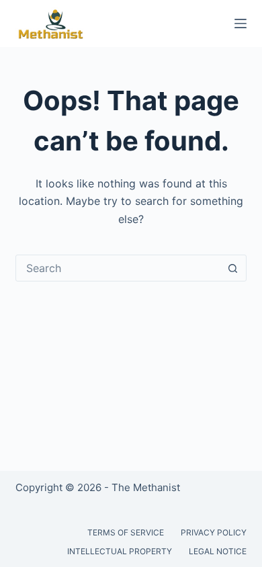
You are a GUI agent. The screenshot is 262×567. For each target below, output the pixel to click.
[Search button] (233, 268)
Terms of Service (125, 532)
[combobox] (118, 268)
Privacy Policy (214, 532)
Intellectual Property (119, 551)
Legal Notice (218, 551)
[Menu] (240, 23)
